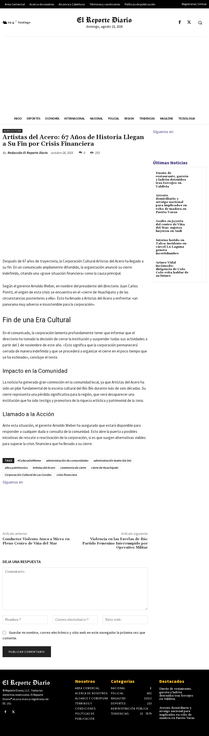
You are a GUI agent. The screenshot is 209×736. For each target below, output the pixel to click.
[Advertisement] (104, 75)
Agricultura (12, 131)
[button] (200, 22)
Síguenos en (13, 482)
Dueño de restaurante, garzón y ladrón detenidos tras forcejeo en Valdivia (172, 179)
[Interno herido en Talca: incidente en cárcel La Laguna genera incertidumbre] (197, 245)
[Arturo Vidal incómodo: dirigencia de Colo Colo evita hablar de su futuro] (197, 267)
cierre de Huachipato (104, 467)
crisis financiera (66, 475)
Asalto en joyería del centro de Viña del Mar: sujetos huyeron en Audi (170, 226)
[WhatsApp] (74, 164)
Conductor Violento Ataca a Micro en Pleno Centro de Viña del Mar (36, 541)
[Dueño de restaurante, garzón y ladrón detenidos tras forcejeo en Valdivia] (197, 177)
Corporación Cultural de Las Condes (28, 475)
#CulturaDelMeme (29, 460)
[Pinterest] (63, 164)
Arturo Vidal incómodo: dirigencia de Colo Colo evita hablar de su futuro (172, 269)
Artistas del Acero (44, 467)
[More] (86, 164)
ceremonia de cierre (73, 467)
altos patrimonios (16, 467)
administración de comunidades (67, 460)
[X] (189, 22)
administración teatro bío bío (112, 460)
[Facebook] (179, 22)
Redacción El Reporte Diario (27, 153)
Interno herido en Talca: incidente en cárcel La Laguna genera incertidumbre (171, 247)
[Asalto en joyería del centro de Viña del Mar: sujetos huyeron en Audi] (197, 225)
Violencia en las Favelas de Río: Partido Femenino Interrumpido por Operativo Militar (115, 543)
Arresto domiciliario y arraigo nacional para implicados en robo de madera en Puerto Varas (171, 204)
